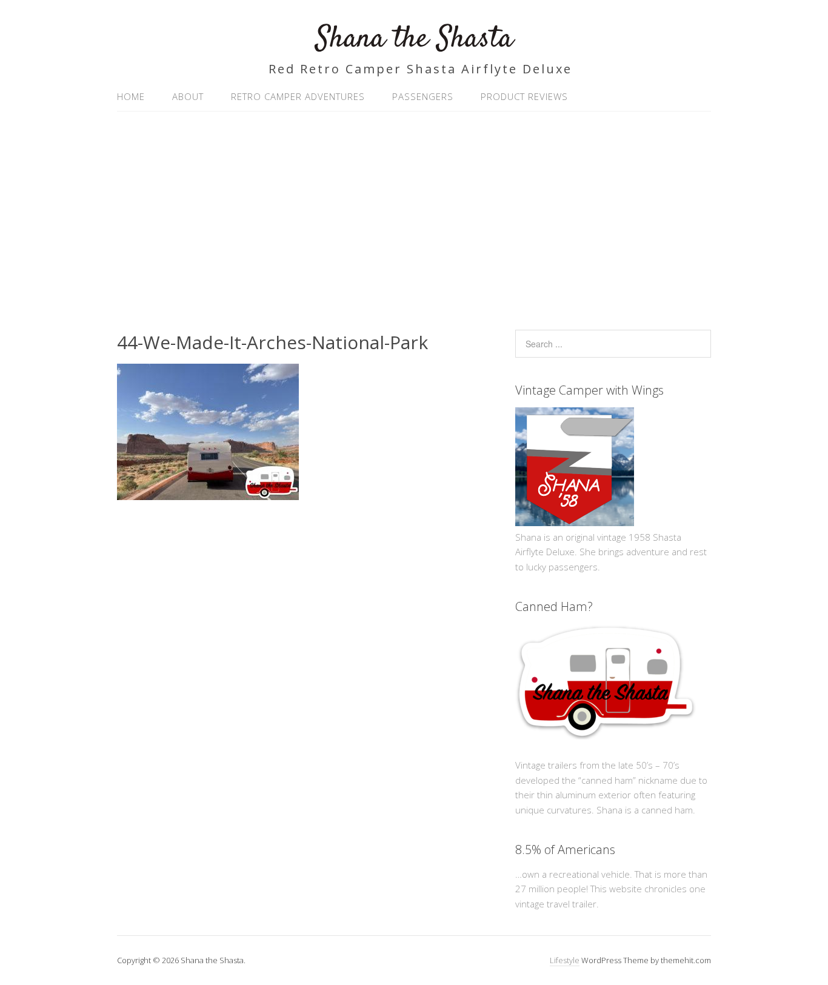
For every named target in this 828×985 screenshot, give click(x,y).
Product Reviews (524, 96)
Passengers (422, 96)
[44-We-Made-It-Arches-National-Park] (208, 496)
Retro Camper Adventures (298, 96)
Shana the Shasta (414, 39)
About (188, 96)
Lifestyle (564, 960)
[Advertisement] (414, 214)
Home (131, 96)
